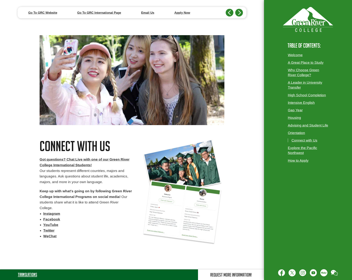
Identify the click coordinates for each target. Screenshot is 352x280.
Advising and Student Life (308, 125)
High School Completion (307, 95)
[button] (229, 12)
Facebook (51, 219)
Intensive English (301, 103)
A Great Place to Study (306, 62)
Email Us (147, 12)
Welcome (295, 55)
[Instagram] (302, 272)
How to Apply (298, 160)
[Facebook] (281, 272)
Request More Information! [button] (231, 274)
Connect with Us (304, 140)
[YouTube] (313, 272)
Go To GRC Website (42, 12)
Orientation (296, 133)
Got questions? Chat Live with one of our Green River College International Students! (84, 162)
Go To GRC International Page (99, 12)
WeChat (49, 236)
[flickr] (323, 272)
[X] (292, 272)
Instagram (51, 214)
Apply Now (182, 12)
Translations (27, 274)
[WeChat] (334, 272)
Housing (294, 118)
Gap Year (295, 110)
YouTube (50, 225)
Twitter (48, 230)
